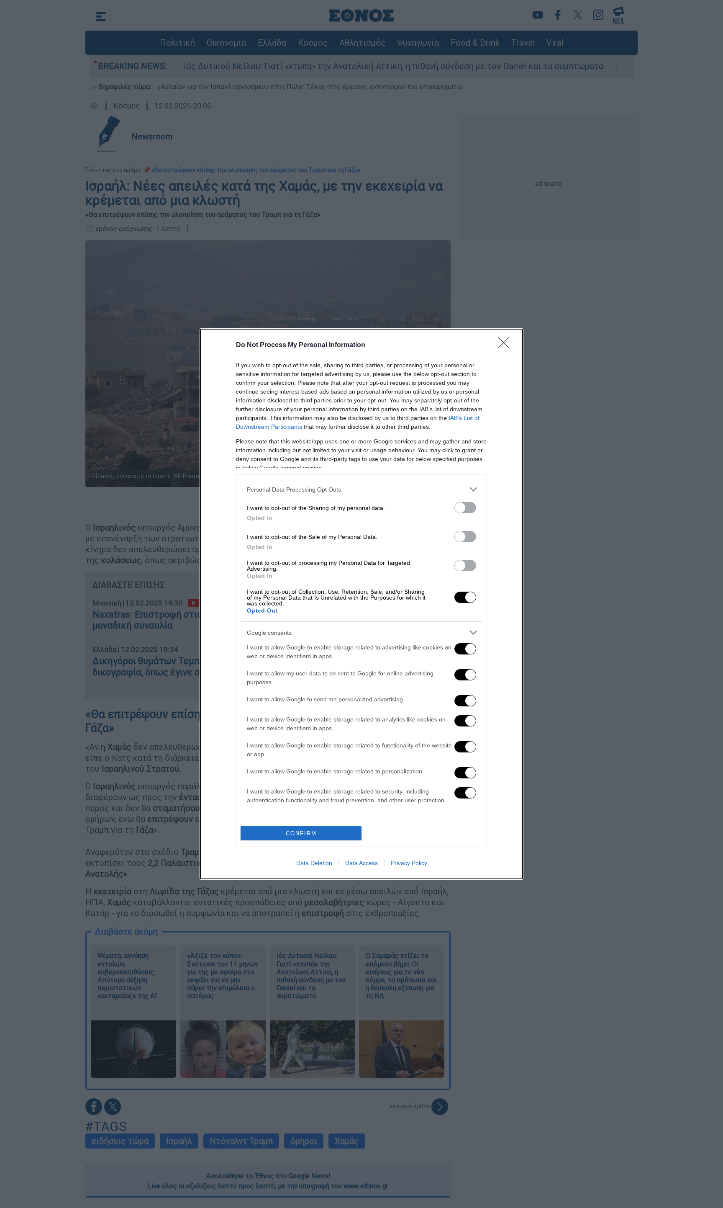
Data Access (361, 863)
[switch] (465, 507)
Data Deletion (314, 863)
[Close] (506, 345)
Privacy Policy (409, 863)
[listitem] (361, 489)
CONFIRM (301, 833)
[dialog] (361, 604)
